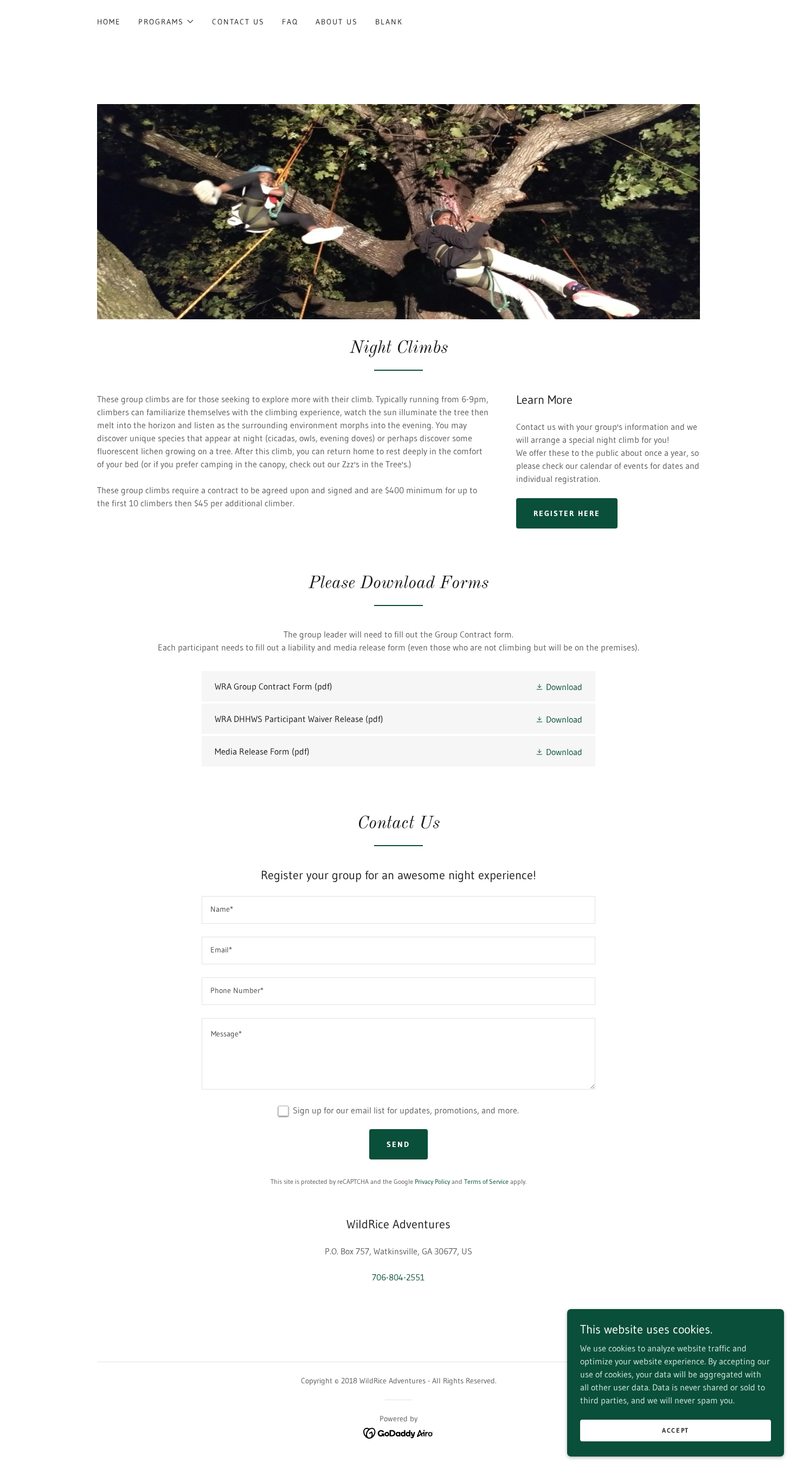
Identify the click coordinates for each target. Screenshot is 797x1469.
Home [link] (109, 22)
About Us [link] (337, 22)
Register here (567, 513)
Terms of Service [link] (486, 1181)
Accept (675, 1430)
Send (398, 1144)
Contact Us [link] (238, 22)
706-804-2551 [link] (398, 1277)
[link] (398, 686)
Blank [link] (389, 22)
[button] (166, 21)
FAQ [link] (290, 22)
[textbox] (398, 910)
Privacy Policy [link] (432, 1181)
